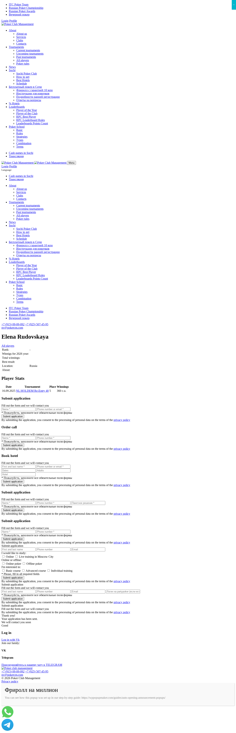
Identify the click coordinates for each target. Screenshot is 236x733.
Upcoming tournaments (30, 53)
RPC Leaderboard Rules (30, 120)
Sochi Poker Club (26, 73)
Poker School (17, 126)
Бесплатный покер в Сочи (25, 86)
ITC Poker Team (18, 4)
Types (19, 140)
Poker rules (22, 63)
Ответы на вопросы (28, 100)
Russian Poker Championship (26, 7)
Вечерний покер (19, 14)
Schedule (21, 83)
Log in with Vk (10, 639)
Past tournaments (26, 56)
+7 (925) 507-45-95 (36, 324)
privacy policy (122, 419)
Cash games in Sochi (21, 152)
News (12, 66)
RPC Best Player (26, 116)
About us (21, 33)
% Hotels (14, 103)
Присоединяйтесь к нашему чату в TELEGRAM (31, 664)
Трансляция (16, 156)
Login (4, 20)
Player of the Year (26, 110)
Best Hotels (23, 80)
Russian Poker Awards (22, 11)
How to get (22, 76)
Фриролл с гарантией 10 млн (34, 90)
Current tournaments (28, 50)
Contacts (21, 43)
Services (21, 37)
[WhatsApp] (7, 717)
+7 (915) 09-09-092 (13, 324)
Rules (19, 133)
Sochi (12, 70)
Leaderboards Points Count (32, 123)
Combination (23, 143)
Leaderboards (17, 106)
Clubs (19, 40)
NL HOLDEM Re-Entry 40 (32, 390)
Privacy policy (9, 681)
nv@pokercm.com (12, 327)
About (12, 30)
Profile (13, 20)
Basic (19, 130)
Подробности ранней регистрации (38, 96)
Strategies (21, 136)
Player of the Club (26, 113)
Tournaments (16, 47)
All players (22, 60)
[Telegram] (7, 729)
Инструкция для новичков (32, 93)
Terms (19, 146)
